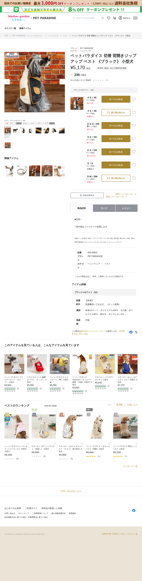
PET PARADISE (86, 48)
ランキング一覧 (130, 466)
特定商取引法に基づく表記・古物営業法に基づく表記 (26, 517)
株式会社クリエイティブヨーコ (93, 331)
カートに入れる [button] (116, 99)
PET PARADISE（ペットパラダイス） (28, 36)
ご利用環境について (40, 513)
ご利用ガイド (31, 508)
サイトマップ (23, 513)
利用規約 (72, 513)
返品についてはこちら (115, 197)
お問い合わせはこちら (71, 491)
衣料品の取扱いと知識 (51, 508)
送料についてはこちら (124, 194)
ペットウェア (53, 36)
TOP (6, 36)
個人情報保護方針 (58, 513)
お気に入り (132, 404)
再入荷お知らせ (118, 112)
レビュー (126, 208)
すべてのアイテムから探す (84, 18)
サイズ (104, 208)
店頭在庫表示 (88, 195)
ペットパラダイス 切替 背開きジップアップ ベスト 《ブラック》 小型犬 (101, 36)
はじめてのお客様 (12, 508)
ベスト (65, 36)
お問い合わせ (9, 513)
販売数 (119, 404)
